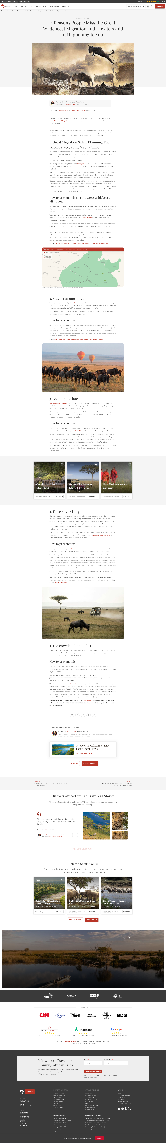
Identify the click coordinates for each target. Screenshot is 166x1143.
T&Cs (115, 1076)
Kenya (45, 491)
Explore (58, 496)
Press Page (121, 1097)
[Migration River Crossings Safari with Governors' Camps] (83, 478)
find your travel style (136, 6)
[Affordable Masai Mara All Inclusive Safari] (49, 478)
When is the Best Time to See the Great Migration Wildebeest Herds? (78, 339)
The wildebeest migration (58, 403)
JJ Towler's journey (47, 835)
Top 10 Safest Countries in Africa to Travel (97, 1118)
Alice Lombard (69, 104)
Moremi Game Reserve (60, 1122)
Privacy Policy (108, 1076)
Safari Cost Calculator (124, 1095)
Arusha (118, 906)
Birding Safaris (89, 1109)
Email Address (108, 1059)
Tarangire (45, 906)
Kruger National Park (59, 1118)
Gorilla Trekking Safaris (92, 1105)
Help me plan (92, 920)
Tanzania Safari (63, 110)
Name (86, 1059)
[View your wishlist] (148, 6)
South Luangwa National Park (62, 1129)
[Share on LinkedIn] (72, 715)
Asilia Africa (79, 431)
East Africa (40, 491)
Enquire (160, 6)
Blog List (74, 763)
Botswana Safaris (58, 1093)
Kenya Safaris (57, 1097)
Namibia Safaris (58, 1107)
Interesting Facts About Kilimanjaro (96, 1127)
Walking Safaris (89, 1097)
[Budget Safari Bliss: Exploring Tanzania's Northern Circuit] (49, 893)
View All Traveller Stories (83, 849)
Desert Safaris (89, 1103)
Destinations (41, 6)
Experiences (54, 6)
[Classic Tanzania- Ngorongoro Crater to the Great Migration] (116, 893)
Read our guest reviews (101, 535)
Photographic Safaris (91, 1099)
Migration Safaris (90, 1107)
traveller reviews (70, 1041)
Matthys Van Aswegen (55, 836)
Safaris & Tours (26, 6)
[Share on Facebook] (83, 715)
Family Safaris (89, 1093)
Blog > (8, 11)
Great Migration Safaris (78, 110)
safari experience (61, 582)
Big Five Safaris (89, 1101)
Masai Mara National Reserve (62, 1120)
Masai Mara (50, 491)
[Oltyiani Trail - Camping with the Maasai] (116, 478)
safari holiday (77, 303)
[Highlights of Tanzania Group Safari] (83, 893)
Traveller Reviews (123, 1101)
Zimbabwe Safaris (58, 1099)
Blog (119, 1093)
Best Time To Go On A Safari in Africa (96, 1125)
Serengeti (80, 164)
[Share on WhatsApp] (88, 715)
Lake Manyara (52, 906)
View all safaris (75, 920)
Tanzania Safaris (58, 1101)
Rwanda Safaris (58, 1103)
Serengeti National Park (60, 1127)
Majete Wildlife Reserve (60, 1131)
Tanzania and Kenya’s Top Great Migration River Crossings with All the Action (82, 243)
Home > (3, 11)
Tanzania (74, 549)
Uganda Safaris (57, 1105)
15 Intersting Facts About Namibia (95, 1122)
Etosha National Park (59, 1125)
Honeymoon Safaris (91, 1095)
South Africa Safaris (59, 1095)
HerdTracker (87, 217)
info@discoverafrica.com (125, 1103)
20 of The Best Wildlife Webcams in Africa (97, 1120)
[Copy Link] (94, 715)
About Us (65, 6)
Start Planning (89, 763)
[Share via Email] (77, 715)
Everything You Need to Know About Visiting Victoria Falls (98, 1130)
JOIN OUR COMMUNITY (93, 1071)
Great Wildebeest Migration (59, 121)
